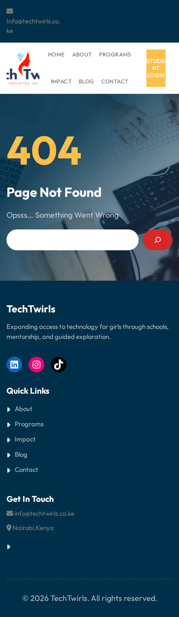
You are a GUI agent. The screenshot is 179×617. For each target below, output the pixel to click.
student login (156, 68)
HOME (56, 54)
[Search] (157, 239)
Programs (29, 424)
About (24, 409)
